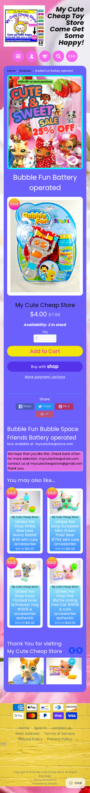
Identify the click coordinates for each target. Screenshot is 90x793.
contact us (61, 728)
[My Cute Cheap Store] (24, 26)
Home (11, 71)
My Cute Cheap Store (45, 305)
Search (40, 728)
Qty (45, 332)
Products (25, 71)
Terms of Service (59, 733)
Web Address (27, 733)
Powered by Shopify (45, 783)
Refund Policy (30, 739)
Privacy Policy (59, 739)
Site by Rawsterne (45, 779)
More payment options (45, 377)
